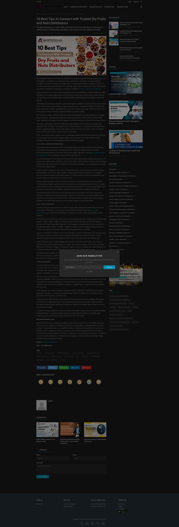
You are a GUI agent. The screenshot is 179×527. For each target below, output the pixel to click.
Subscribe (109, 267)
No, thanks (89, 271)
